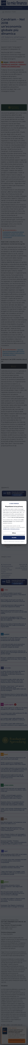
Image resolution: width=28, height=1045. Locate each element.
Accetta (14, 537)
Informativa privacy (15, 529)
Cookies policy (6, 529)
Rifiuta (14, 533)
